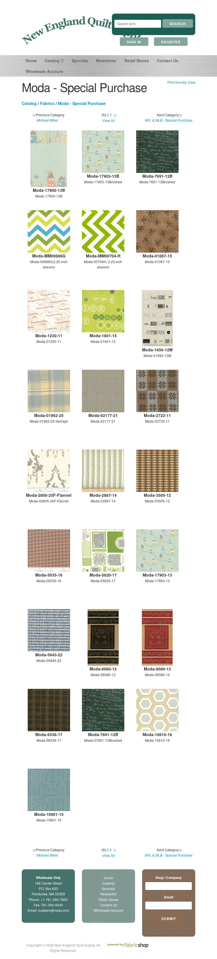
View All (108, 120)
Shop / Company (168, 877)
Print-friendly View (181, 82)
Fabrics (47, 103)
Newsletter (106, 60)
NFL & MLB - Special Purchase (168, 120)
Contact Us (167, 60)
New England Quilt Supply (83, 30)
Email (168, 897)
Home (31, 60)
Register (171, 41)
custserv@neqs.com (53, 910)
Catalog (29, 103)
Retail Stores (136, 60)
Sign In (134, 41)
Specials (80, 60)
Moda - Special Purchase (82, 103)
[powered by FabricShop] (128, 945)
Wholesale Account (44, 71)
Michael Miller (47, 120)
